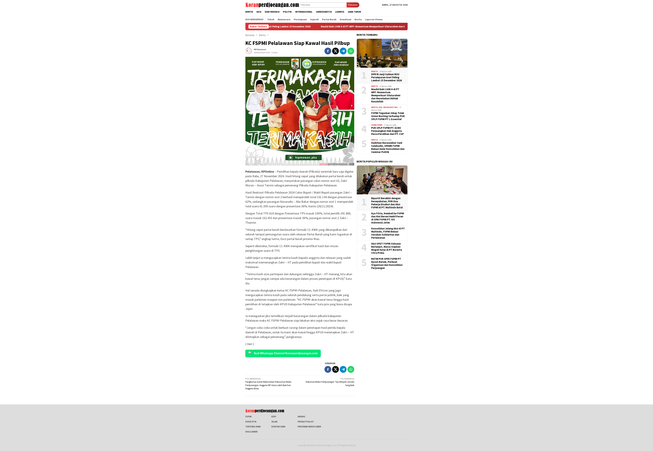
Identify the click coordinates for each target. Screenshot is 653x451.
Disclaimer (251, 431)
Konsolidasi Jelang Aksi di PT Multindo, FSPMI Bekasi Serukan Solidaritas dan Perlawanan (388, 233)
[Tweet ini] (335, 51)
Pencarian (353, 4)
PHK (380, 107)
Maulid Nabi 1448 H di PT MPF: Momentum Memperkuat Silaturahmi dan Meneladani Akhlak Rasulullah (354, 26)
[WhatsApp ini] (350, 51)
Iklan (274, 421)
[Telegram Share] (343, 51)
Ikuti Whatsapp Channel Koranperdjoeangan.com (286, 353)
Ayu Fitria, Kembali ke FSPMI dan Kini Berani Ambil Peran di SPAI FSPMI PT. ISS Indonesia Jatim (387, 218)
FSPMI (248, 416)
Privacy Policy (306, 421)
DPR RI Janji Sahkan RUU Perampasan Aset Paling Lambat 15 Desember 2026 (386, 77)
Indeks (301, 416)
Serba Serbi (376, 125)
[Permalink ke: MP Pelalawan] (248, 50)
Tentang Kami (253, 426)
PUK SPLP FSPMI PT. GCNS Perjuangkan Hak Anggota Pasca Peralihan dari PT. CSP (387, 131)
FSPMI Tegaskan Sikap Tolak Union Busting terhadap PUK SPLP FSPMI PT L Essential (388, 116)
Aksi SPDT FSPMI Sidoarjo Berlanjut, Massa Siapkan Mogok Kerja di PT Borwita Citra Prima (386, 248)
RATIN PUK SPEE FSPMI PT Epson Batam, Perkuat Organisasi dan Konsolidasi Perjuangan (387, 263)
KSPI (273, 416)
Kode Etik (250, 421)
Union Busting (390, 107)
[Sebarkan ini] (327, 51)
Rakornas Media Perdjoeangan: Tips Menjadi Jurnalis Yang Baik (330, 382)
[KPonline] (272, 4)
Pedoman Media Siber (309, 426)
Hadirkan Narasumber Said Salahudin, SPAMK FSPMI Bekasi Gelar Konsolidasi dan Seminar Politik (388, 147)
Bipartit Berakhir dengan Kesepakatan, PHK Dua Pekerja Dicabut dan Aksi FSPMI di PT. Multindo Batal (387, 203)
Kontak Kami (278, 426)
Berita (374, 71)
